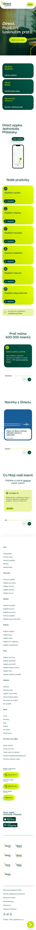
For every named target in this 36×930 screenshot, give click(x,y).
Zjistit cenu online (18, 40)
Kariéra (5, 726)
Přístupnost (7, 905)
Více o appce (18, 139)
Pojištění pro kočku (9, 612)
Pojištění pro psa (8, 609)
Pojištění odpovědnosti (10, 645)
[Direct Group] (7, 846)
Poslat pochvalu (8, 749)
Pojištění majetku (8, 631)
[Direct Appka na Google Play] (10, 825)
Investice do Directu (9, 909)
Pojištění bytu (7, 635)
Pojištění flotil (7, 671)
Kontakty (6, 719)
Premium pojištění (9, 616)
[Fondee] (7, 874)
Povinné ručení (8, 557)
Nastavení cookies (9, 898)
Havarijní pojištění (9, 560)
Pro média (6, 730)
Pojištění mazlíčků (9, 605)
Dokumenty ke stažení (10, 700)
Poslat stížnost (8, 745)
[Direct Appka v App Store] (10, 819)
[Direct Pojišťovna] (18, 846)
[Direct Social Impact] (18, 855)
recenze (27, 480)
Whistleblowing (8, 901)
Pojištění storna (8, 593)
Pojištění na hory (8, 586)
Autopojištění (7, 554)
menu (30, 4)
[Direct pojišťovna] (6, 3)
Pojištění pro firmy (9, 657)
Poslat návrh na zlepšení (11, 752)
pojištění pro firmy (15, 313)
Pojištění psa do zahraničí (11, 619)
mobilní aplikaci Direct (17, 361)
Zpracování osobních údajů (12, 890)
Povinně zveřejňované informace (14, 894)
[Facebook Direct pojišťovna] (11, 914)
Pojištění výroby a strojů (11, 668)
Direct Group (7, 733)
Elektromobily (7, 567)
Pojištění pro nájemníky (10, 642)
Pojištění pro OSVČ (9, 664)
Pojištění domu (8, 638)
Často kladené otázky (10, 697)
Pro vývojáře (7, 704)
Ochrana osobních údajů (11, 759)
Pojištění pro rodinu (9, 583)
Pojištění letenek (8, 590)
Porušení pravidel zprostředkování (14, 756)
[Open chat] (30, 924)
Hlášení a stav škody (10, 693)
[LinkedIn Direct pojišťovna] (7, 914)
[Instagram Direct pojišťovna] (4, 914)
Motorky (5, 564)
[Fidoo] (18, 865)
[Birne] (7, 865)
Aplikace (6, 687)
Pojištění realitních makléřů (12, 674)
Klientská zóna (8, 690)
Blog (4, 723)
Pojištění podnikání (9, 661)
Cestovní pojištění (9, 580)
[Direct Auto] (7, 855)
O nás (5, 716)
